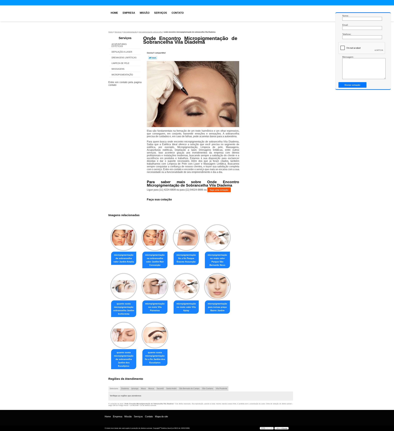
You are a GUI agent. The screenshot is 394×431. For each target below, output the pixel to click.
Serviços (160, 13)
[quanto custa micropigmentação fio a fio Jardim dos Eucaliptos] (155, 335)
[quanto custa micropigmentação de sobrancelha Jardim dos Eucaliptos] (123, 335)
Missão (144, 13)
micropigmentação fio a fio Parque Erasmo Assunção (186, 258)
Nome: (345, 15)
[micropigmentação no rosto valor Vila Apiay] (186, 286)
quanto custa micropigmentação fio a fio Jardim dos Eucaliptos (155, 357)
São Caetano (207, 388)
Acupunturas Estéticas (119, 45)
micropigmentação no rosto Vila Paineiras (155, 307)
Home (114, 13)
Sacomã (160, 388)
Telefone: (345, 34)
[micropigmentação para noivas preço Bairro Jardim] (217, 286)
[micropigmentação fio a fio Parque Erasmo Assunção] (186, 237)
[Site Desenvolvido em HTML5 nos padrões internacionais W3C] (267, 428)
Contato (178, 13)
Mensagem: (345, 67)
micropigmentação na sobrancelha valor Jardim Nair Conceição (155, 260)
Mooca (151, 388)
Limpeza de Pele (120, 63)
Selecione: (114, 388)
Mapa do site (161, 416)
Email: (345, 25)
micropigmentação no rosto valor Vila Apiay (186, 307)
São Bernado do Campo (189, 388)
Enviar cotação (352, 85)
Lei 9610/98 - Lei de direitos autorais (143, 405)
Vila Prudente (221, 388)
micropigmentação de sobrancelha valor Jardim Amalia (123, 258)
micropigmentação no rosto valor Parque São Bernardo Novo (217, 260)
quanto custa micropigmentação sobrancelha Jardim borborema (123, 308)
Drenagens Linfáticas (124, 57)
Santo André (171, 388)
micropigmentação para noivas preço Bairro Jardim (217, 307)
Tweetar (152, 57)
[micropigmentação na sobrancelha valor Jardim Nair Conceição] (155, 237)
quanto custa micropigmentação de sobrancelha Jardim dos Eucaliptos (123, 359)
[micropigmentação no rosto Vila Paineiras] (155, 286)
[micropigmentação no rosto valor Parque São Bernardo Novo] (217, 237)
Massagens (118, 69)
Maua (143, 388)
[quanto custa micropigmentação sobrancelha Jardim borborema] (123, 286)
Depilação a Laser (122, 52)
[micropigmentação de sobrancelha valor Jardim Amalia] (123, 237)
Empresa (129, 13)
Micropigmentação (122, 75)
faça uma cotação (219, 190)
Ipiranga (134, 388)
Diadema (125, 388)
